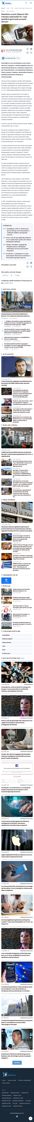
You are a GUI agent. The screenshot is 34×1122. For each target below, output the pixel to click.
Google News (8, 283)
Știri (8, 8)
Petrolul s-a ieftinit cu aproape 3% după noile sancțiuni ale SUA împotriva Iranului (23, 557)
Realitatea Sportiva (15, 1092)
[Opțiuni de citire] (30, 1118)
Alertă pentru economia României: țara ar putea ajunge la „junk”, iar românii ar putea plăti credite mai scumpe (23, 483)
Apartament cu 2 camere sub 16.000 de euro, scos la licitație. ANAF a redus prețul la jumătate (22, 419)
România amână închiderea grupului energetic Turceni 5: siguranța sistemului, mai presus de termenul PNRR (17, 345)
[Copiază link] (27, 48)
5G (11, 275)
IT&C (12, 8)
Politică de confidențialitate (24, 1080)
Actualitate (4, 318)
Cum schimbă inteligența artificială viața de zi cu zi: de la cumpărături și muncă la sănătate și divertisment (16, 955)
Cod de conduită (6, 1083)
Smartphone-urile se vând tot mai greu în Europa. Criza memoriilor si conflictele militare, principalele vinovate (18, 232)
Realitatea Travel (17, 1095)
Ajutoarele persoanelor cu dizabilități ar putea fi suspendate (17, 338)
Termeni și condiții (12, 1080)
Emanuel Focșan (16, 50)
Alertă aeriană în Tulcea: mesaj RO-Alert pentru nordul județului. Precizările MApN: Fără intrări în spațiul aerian (17, 331)
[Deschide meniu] (31, 3)
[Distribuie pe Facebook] (31, 48)
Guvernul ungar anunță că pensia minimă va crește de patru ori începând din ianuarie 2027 (21, 538)
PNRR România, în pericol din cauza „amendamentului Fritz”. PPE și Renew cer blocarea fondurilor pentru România (22, 567)
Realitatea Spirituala (6, 1095)
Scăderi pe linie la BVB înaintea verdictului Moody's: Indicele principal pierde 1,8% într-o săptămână (17, 454)
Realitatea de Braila (17, 1106)
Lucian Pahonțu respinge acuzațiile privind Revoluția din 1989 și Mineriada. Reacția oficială (16, 383)
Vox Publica (28, 1100)
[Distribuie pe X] (31, 52)
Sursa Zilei (15, 1103)
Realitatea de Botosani (24, 1103)
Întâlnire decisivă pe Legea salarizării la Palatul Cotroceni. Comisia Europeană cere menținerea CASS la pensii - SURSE (18, 322)
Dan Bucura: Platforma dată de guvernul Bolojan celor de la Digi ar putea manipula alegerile (16, 1056)
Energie (6, 349)
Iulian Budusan (28, 684)
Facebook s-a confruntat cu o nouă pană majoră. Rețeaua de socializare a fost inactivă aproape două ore (18, 256)
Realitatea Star (25, 1092)
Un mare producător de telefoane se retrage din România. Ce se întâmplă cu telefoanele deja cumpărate (17, 888)
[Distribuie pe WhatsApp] (27, 52)
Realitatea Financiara (26, 718)
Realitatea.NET (5, 1092)
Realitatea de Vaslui (6, 1106)
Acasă (4, 8)
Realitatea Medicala (6, 1098)
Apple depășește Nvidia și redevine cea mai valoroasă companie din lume (16, 856)
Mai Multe (17, 1062)
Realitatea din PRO (6, 1103)
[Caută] (26, 3)
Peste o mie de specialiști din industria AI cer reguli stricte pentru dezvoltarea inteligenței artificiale (18, 240)
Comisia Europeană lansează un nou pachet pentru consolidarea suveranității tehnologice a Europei (17, 1022)
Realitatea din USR (6, 1100)
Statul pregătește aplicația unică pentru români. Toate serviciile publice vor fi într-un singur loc (17, 922)
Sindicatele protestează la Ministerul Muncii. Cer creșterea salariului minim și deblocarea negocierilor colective (15, 316)
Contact (4, 1080)
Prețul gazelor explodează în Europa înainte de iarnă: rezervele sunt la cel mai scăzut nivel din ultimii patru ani (22, 493)
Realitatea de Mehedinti (18, 1100)
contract (5, 275)
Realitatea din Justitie (18, 1098)
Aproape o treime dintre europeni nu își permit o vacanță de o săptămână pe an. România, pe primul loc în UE (22, 473)
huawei (17, 275)
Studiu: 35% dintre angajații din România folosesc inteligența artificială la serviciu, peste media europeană (17, 248)
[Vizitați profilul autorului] (3, 50)
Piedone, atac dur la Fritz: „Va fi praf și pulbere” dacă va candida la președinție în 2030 (23, 402)
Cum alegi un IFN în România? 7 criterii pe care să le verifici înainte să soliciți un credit (22, 410)
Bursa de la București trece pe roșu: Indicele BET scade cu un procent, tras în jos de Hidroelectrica (22, 463)
